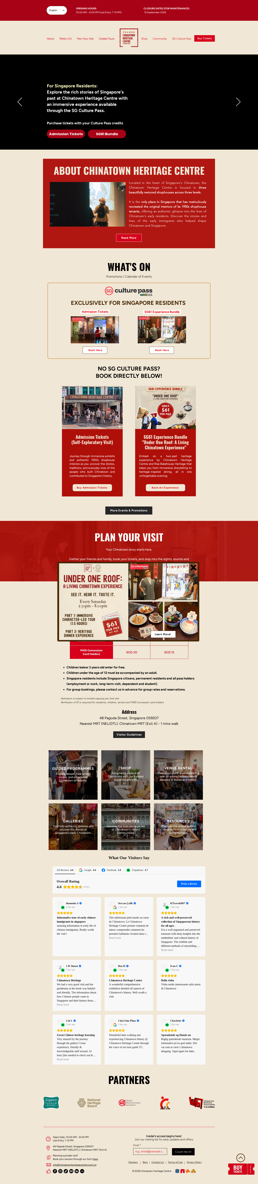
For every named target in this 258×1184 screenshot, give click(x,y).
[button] (193, 567)
